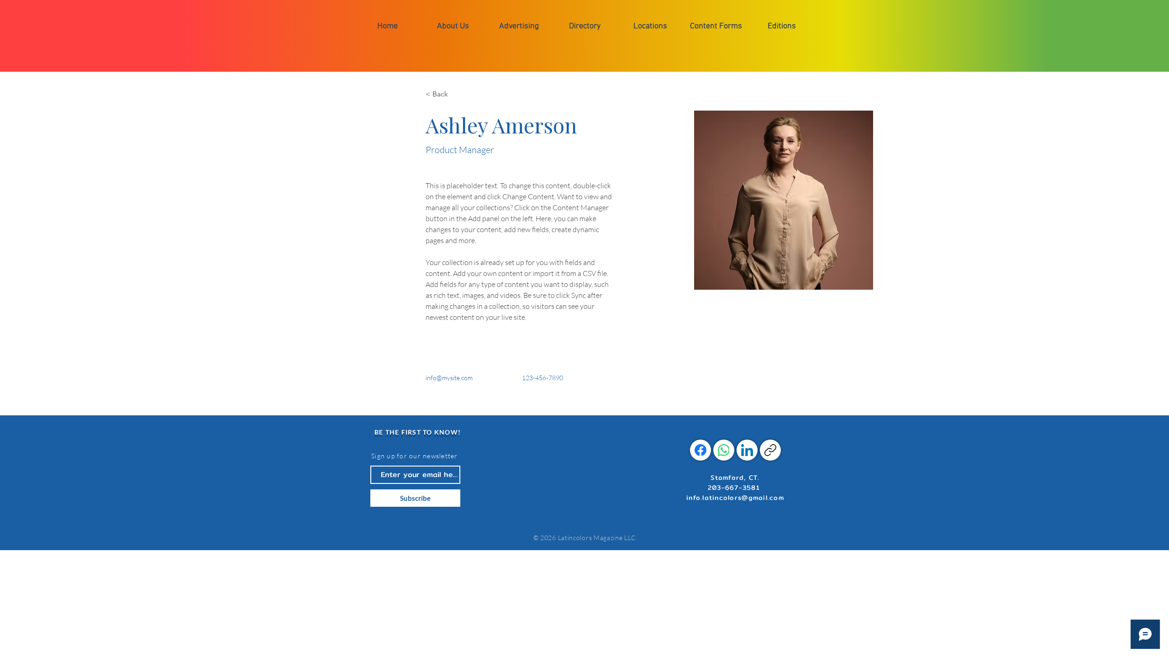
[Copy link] (770, 450)
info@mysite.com (449, 378)
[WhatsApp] (723, 450)
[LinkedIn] (747, 450)
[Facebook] (700, 450)
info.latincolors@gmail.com (735, 498)
